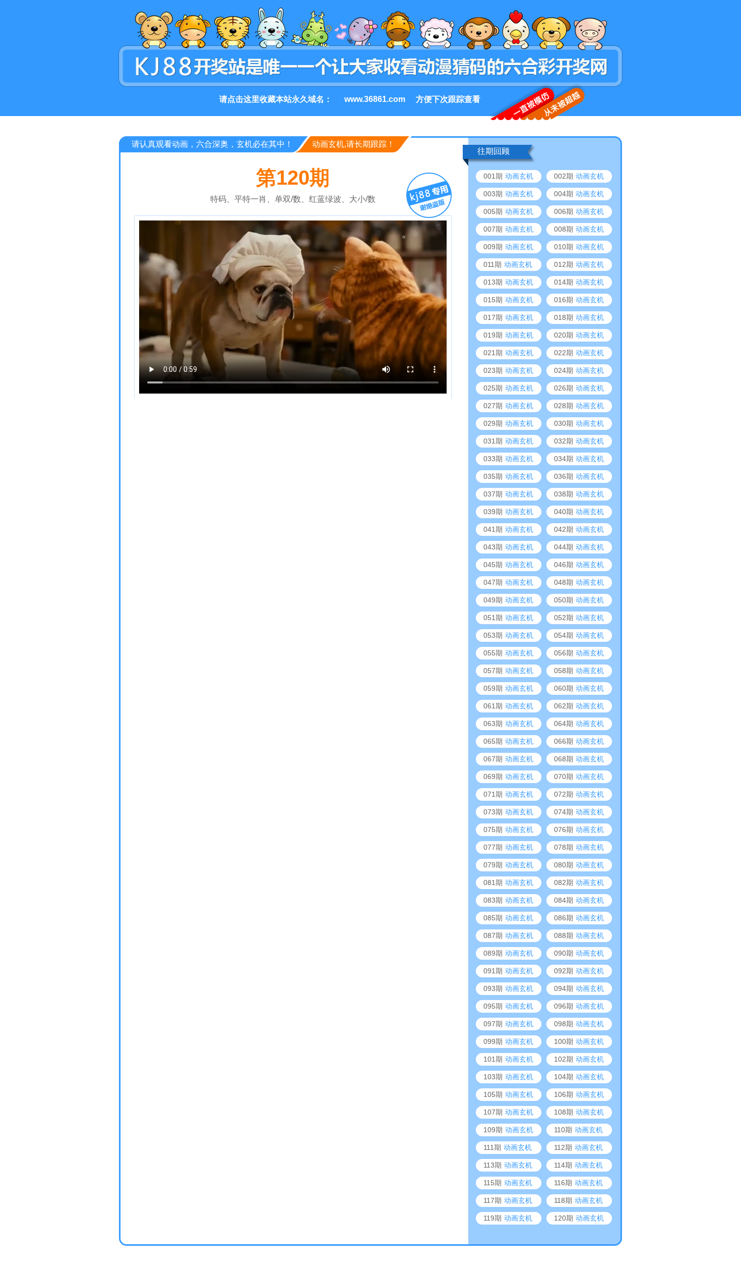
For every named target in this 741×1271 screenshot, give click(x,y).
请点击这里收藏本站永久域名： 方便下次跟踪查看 (349, 99)
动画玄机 (519, 176)
